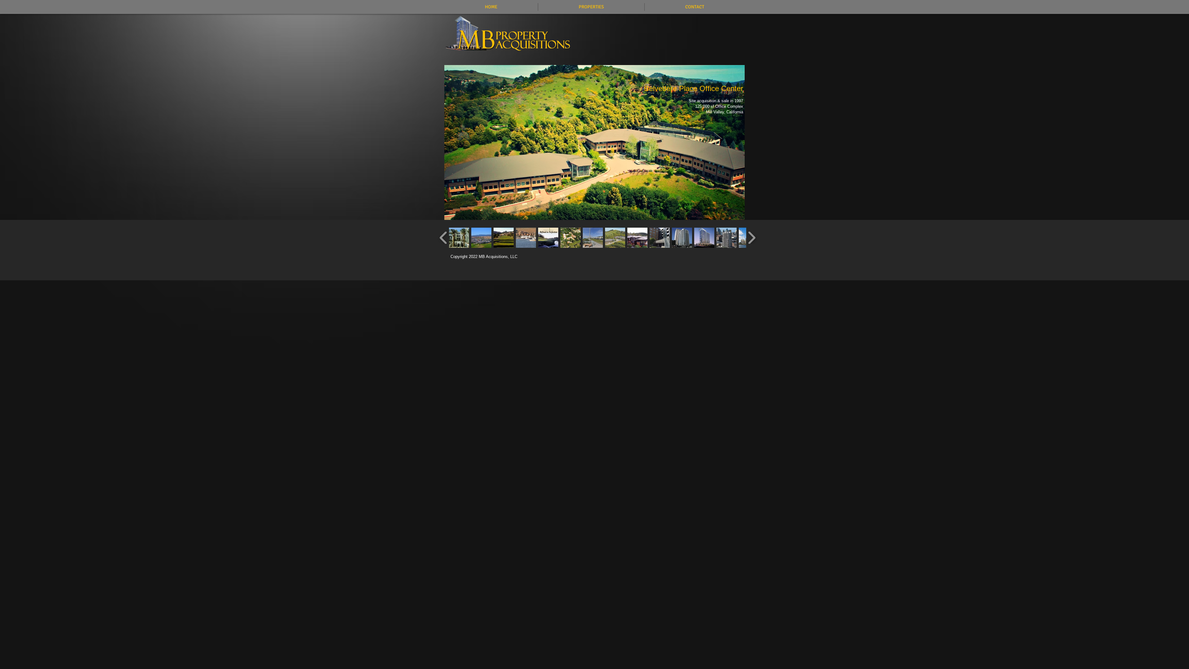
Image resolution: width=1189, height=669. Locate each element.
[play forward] (752, 238)
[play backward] (444, 238)
